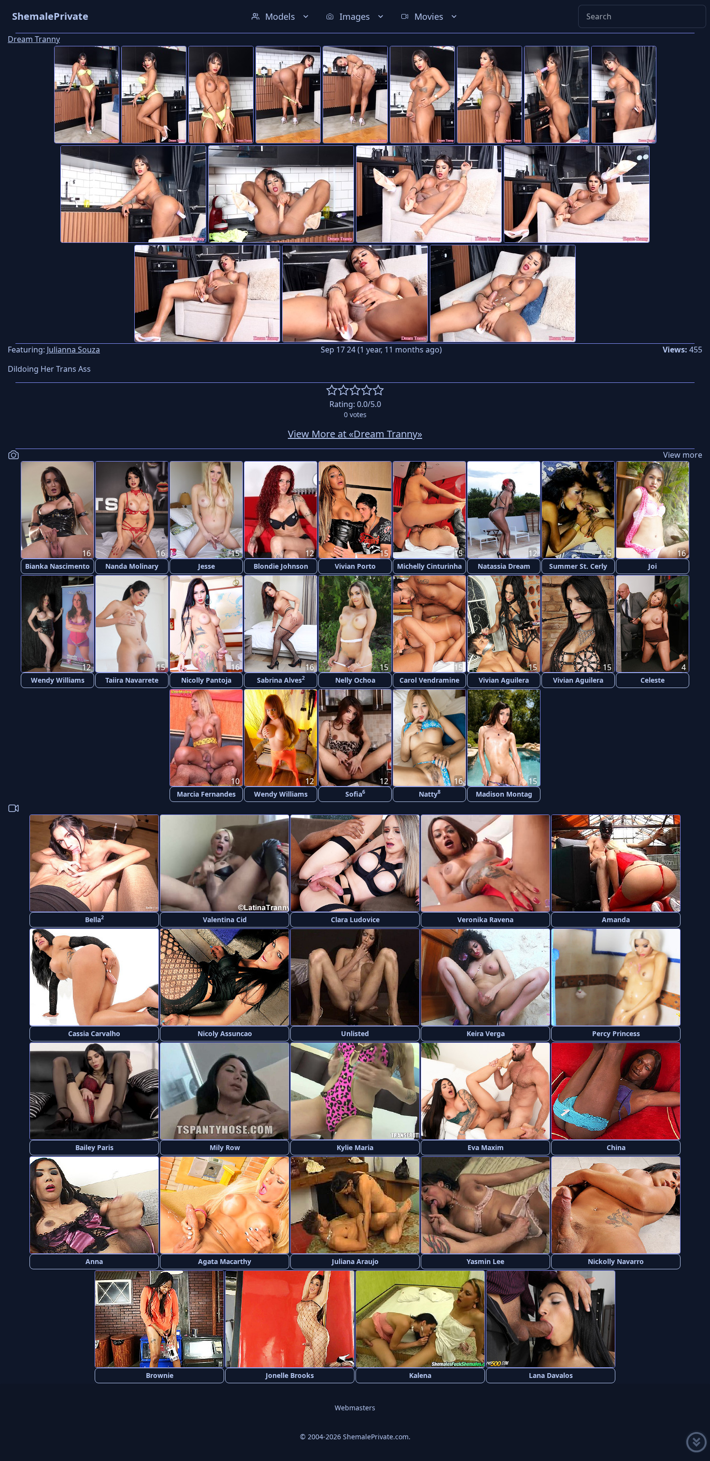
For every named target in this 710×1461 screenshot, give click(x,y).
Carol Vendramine (429, 680)
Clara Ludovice (355, 919)
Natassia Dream (504, 566)
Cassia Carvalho (94, 1033)
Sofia (355, 793)
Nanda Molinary (131, 566)
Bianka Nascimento (57, 566)
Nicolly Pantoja (206, 680)
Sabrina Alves (281, 679)
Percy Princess (616, 1033)
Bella (94, 919)
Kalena (420, 1375)
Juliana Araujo (355, 1261)
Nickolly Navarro (616, 1261)
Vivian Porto (355, 566)
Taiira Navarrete (131, 680)
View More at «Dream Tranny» (355, 433)
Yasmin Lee (485, 1261)
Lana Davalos (551, 1375)
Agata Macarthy (224, 1261)
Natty (429, 793)
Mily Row (225, 1147)
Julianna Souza (73, 349)
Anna (94, 1261)
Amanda (616, 919)
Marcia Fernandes (206, 794)
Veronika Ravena (485, 919)
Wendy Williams (58, 680)
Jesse (206, 566)
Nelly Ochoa (355, 680)
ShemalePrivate (50, 16)
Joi (652, 566)
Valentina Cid (225, 919)
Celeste (652, 680)
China (616, 1147)
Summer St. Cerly (578, 566)
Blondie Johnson (281, 566)
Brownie (159, 1375)
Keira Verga (486, 1033)
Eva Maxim (486, 1147)
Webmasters (355, 1407)
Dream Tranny (34, 39)
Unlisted (355, 1033)
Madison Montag (504, 794)
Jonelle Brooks (290, 1375)
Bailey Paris (94, 1147)
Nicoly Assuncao (225, 1033)
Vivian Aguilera (504, 680)
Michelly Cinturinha (429, 566)
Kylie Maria (355, 1147)
